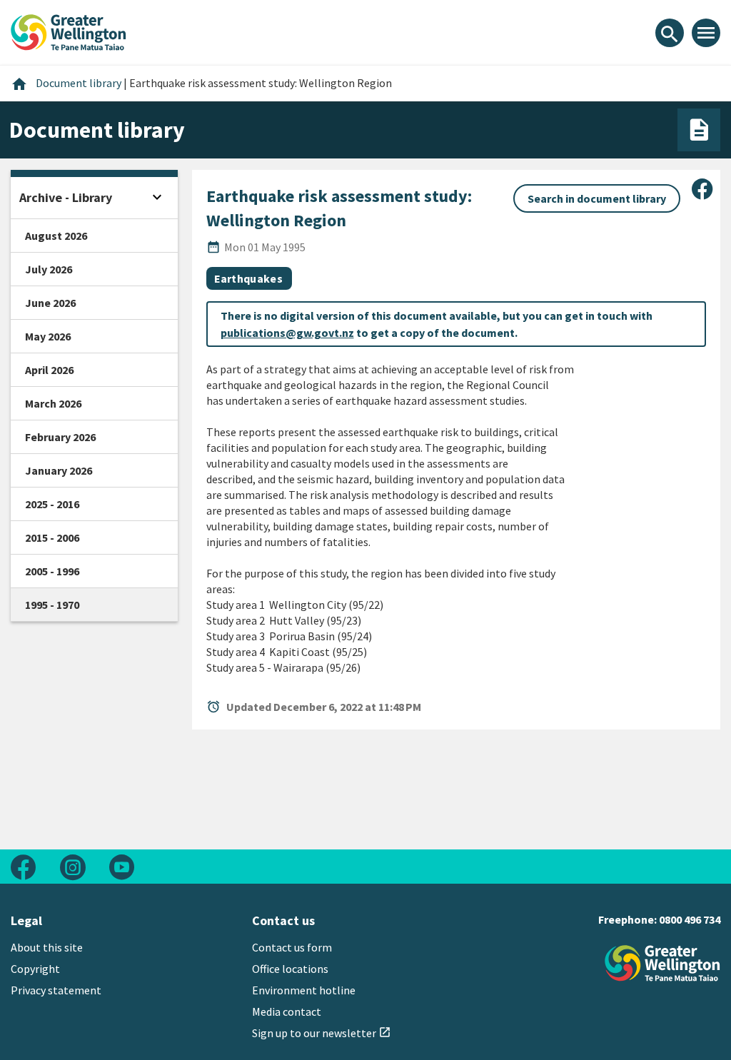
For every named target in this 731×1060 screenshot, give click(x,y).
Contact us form (292, 947)
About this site (47, 947)
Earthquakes (248, 278)
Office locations (290, 968)
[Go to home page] (68, 31)
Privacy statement (56, 990)
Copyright (35, 968)
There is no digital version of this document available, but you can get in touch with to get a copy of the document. (436, 324)
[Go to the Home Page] (662, 963)
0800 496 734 (689, 919)
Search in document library (597, 198)
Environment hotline (304, 990)
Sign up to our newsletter (321, 1033)
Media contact (286, 1011)
